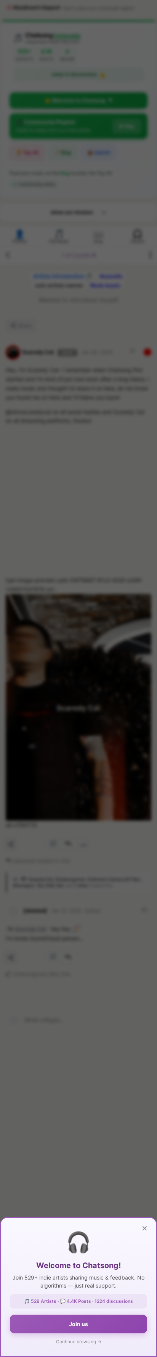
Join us (78, 1324)
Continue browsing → (78, 1341)
